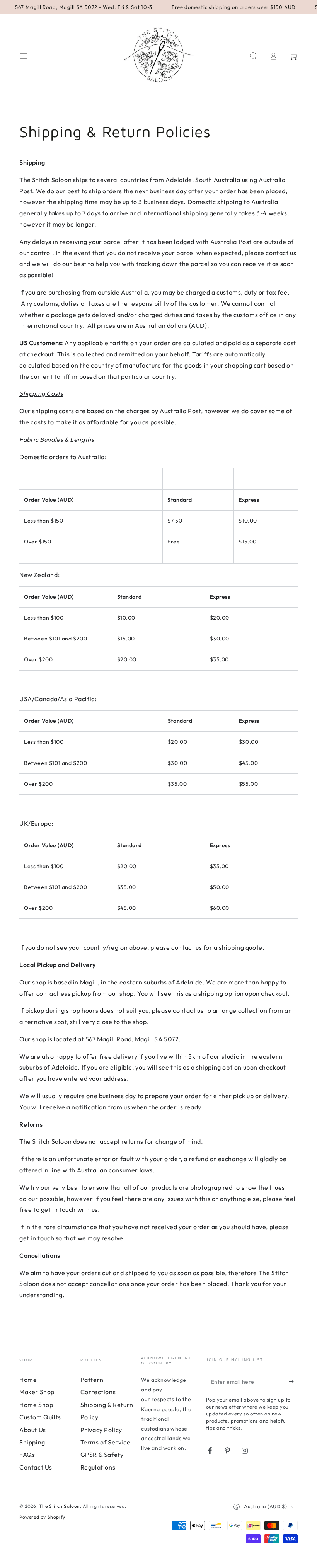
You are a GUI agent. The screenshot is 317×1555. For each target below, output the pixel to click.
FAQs (27, 1454)
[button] (253, 56)
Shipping (32, 1442)
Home (28, 1379)
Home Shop (36, 1405)
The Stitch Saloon (59, 1506)
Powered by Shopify (42, 1517)
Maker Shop (37, 1392)
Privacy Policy (101, 1430)
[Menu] (24, 56)
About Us (32, 1430)
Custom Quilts (40, 1417)
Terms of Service (105, 1442)
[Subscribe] (293, 1381)
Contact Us (35, 1467)
